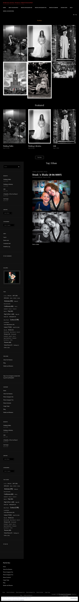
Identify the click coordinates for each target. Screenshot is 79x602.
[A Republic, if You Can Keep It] (15, 78)
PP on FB (5, 544)
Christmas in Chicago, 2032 (62, 64)
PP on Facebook (7, 256)
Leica (14, 320)
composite (6, 308)
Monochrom (6, 332)
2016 (9, 295)
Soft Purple (32, 64)
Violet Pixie (8, 345)
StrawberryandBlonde (37, 177)
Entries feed (6, 240)
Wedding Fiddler (10, 28)
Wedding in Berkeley (35, 28)
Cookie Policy (22, 599)
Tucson (7, 342)
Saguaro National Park (7, 338)
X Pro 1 (7, 347)
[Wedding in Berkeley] (39, 43)
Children (34, 171)
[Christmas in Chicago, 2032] (64, 70)
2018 (6, 298)
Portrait (45, 171)
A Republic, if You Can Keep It (14, 64)
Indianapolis (12, 316)
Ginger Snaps (64, 7)
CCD (16, 306)
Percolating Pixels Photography (18, 2)
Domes (10, 496)
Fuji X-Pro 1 (9, 314)
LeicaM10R (6, 322)
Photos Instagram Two (40, 7)
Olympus (7, 334)
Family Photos (40, 171)
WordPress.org (6, 246)
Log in (4, 237)
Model (11, 329)
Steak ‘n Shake (35, 244)
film (5, 311)
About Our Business (13, 7)
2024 (18, 298)
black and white (7, 303)
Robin (14, 336)
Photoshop (13, 334)
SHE (55, 28)
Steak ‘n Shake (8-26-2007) (47, 175)
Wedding (16, 345)
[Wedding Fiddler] (15, 43)
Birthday (16, 301)
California (8, 306)
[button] (9, 279)
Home (4, 7)
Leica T (8, 327)
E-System (14, 496)
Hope (17, 314)
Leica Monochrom (9, 324)
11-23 (5, 295)
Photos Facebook (53, 7)
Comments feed (6, 243)
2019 (11, 298)
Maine (5, 329)
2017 (15, 295)
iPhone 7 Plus (6, 507)
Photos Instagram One (26, 7)
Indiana (6, 316)
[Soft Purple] (39, 80)
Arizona (8, 301)
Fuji (10, 311)
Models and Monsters (8, 11)
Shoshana (14, 338)
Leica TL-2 (16, 327)
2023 (14, 298)
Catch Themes (65, 595)
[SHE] (64, 43)
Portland (6, 336)
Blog (71, 7)
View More (39, 157)
